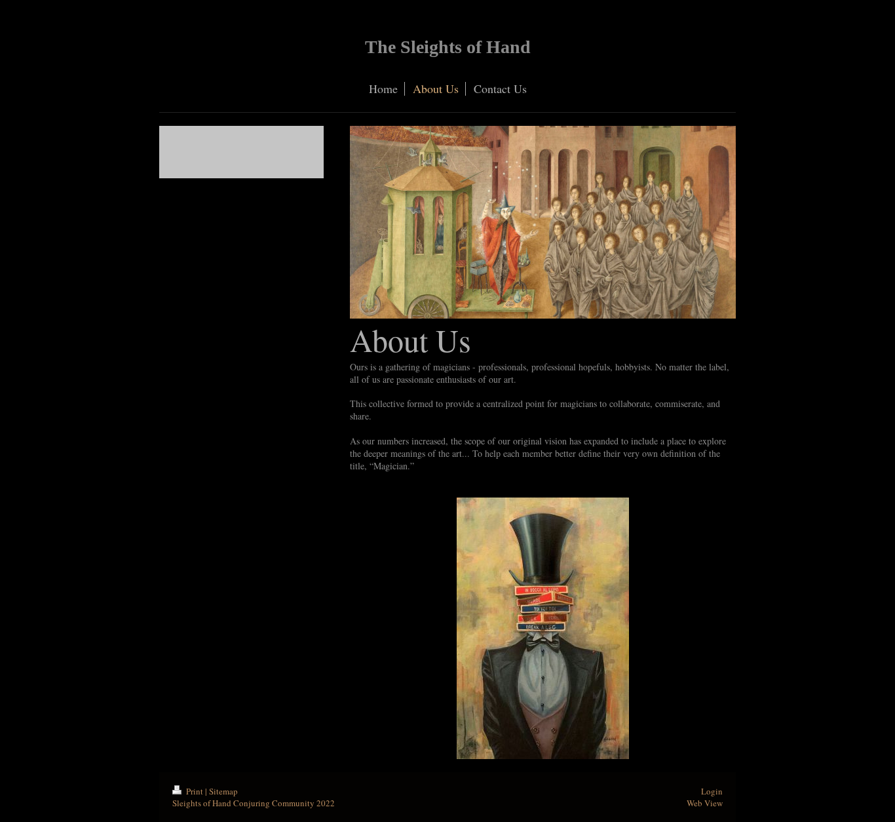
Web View (705, 803)
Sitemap (223, 791)
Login (712, 791)
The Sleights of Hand (448, 47)
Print (194, 791)
